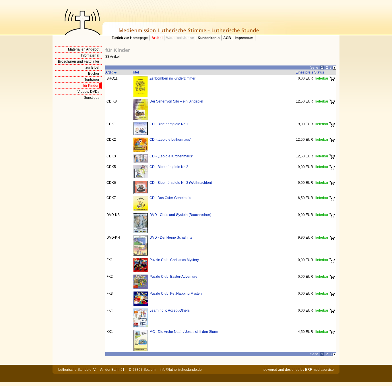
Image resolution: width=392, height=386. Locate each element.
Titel (135, 72)
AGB (227, 38)
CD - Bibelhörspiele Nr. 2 (169, 167)
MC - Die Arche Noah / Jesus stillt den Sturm (184, 332)
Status (319, 72)
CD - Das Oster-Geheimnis (170, 198)
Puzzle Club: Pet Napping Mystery (176, 294)
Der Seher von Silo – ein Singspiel (176, 101)
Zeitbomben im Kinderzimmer (172, 78)
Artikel (157, 38)
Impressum (244, 38)
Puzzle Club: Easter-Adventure (173, 277)
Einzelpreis (304, 72)
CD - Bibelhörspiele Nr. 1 (169, 124)
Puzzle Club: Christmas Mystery (174, 260)
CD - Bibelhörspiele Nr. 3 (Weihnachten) (181, 183)
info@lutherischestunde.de (181, 370)
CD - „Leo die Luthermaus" (170, 140)
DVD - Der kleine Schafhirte (171, 238)
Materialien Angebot (83, 49)
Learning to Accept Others (170, 310)
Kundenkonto (209, 38)
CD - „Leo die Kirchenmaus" (171, 156)
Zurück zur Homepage (130, 38)
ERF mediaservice (319, 370)
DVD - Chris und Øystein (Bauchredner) (180, 215)
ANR (109, 72)
